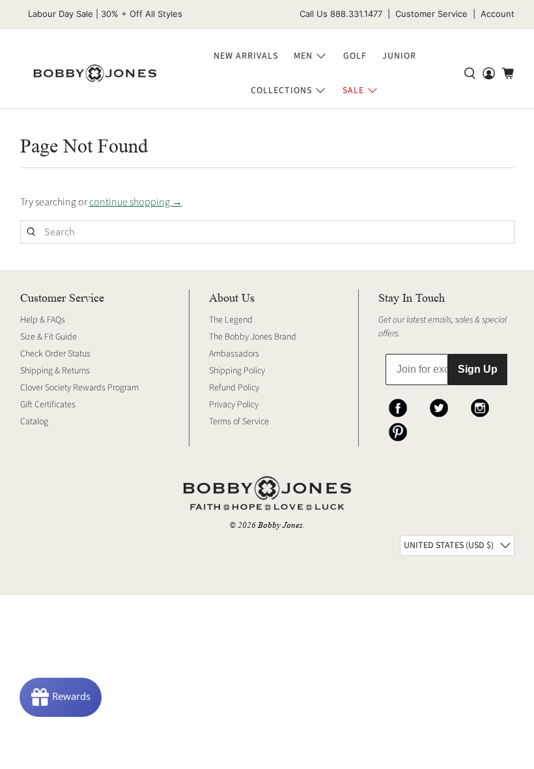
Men (303, 56)
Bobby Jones (280, 525)
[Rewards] (61, 697)
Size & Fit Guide (48, 336)
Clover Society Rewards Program (79, 387)
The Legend (231, 319)
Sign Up (478, 369)
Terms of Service (239, 421)
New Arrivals (246, 56)
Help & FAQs (42, 319)
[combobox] (267, 232)
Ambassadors (234, 353)
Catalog (34, 421)
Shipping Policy (237, 370)
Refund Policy (234, 387)
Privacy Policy (234, 404)
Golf (355, 56)
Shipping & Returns (55, 370)
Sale (353, 90)
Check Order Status (55, 353)
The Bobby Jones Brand (252, 336)
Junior (399, 56)
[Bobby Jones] (95, 74)
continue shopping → (135, 202)
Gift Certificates (48, 404)
